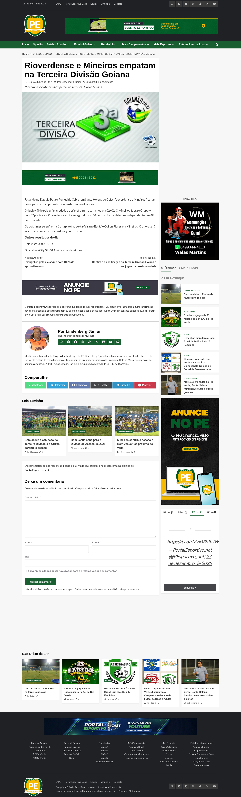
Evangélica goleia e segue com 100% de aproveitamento (49, 262)
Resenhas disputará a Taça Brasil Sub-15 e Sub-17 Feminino (199, 341)
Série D (104, 757)
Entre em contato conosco (124, 310)
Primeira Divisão (72, 746)
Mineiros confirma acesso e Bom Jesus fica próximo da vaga (135, 443)
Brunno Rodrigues (83, 790)
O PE (58, 3)
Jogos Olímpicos (169, 746)
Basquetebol (169, 750)
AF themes (134, 790)
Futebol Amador (57, 44)
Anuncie (105, 3)
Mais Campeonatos (134, 44)
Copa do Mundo (201, 746)
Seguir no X (190, 587)
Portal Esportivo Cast (76, 3)
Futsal (186, 334)
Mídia (169, 765)
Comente (108, 81)
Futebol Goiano (83, 44)
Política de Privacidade (109, 787)
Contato (118, 3)
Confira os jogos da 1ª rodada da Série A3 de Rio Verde (198, 319)
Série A (104, 746)
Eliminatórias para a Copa (201, 754)
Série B (104, 750)
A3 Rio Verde (189, 312)
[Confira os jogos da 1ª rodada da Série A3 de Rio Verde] (171, 316)
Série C (104, 754)
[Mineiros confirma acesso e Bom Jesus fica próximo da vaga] (137, 421)
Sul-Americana (201, 765)
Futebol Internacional (192, 44)
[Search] (217, 45)
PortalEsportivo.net (85, 787)
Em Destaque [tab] (174, 278)
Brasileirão (108, 44)
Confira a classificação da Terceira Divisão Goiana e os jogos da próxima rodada (124, 262)
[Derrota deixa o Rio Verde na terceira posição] (171, 294)
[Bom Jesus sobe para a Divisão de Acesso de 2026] (90, 421)
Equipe (94, 3)
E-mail (96, 542)
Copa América (201, 750)
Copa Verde (137, 750)
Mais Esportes (162, 44)
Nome (29, 542)
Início (25, 44)
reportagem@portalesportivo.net (65, 314)
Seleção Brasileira (201, 761)
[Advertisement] (120, 624)
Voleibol (169, 757)
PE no (166, 512)
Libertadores (201, 757)
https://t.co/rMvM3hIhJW (193, 541)
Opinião (38, 44)
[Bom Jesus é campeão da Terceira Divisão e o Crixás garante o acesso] (44, 421)
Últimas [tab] (169, 268)
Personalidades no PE (40, 746)
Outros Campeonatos (136, 757)
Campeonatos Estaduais (136, 754)
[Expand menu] (68, 44)
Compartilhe (92, 81)
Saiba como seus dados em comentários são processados (107, 589)
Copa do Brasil (136, 746)
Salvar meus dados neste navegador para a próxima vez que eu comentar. (72, 570)
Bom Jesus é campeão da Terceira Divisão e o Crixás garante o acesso (42, 443)
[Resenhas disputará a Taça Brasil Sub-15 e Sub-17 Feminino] (171, 339)
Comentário (33, 497)
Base (71, 757)
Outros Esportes (169, 761)
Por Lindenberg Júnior (69, 81)
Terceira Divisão (32, 432)
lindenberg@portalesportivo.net (76, 335)
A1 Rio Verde (39, 750)
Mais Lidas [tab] (189, 268)
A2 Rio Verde (39, 754)
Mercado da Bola (104, 761)
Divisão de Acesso (192, 291)
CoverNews (119, 790)
